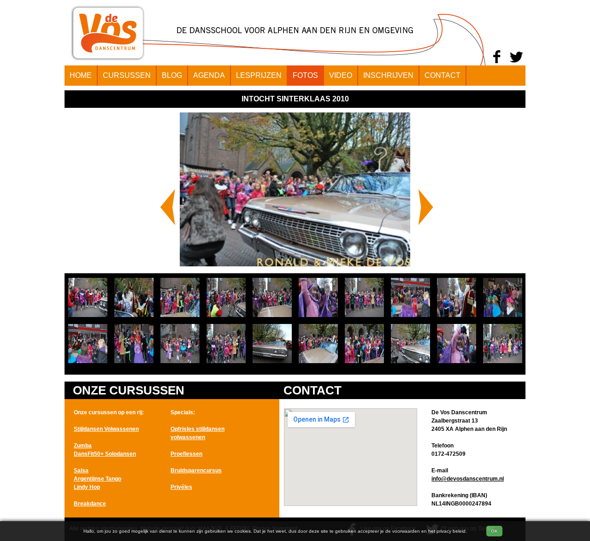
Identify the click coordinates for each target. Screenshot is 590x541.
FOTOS (305, 75)
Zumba (83, 445)
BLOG (172, 75)
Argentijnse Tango (97, 479)
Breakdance (90, 503)
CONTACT (442, 75)
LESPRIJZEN (259, 75)
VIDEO (340, 75)
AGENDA (209, 75)
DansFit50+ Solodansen (105, 454)
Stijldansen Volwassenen (106, 429)
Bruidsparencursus (196, 470)
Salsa (81, 470)
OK (494, 531)
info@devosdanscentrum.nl (467, 479)
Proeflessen (186, 454)
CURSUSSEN (127, 75)
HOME (81, 75)
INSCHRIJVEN (388, 75)
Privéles (181, 487)
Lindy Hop (87, 487)
